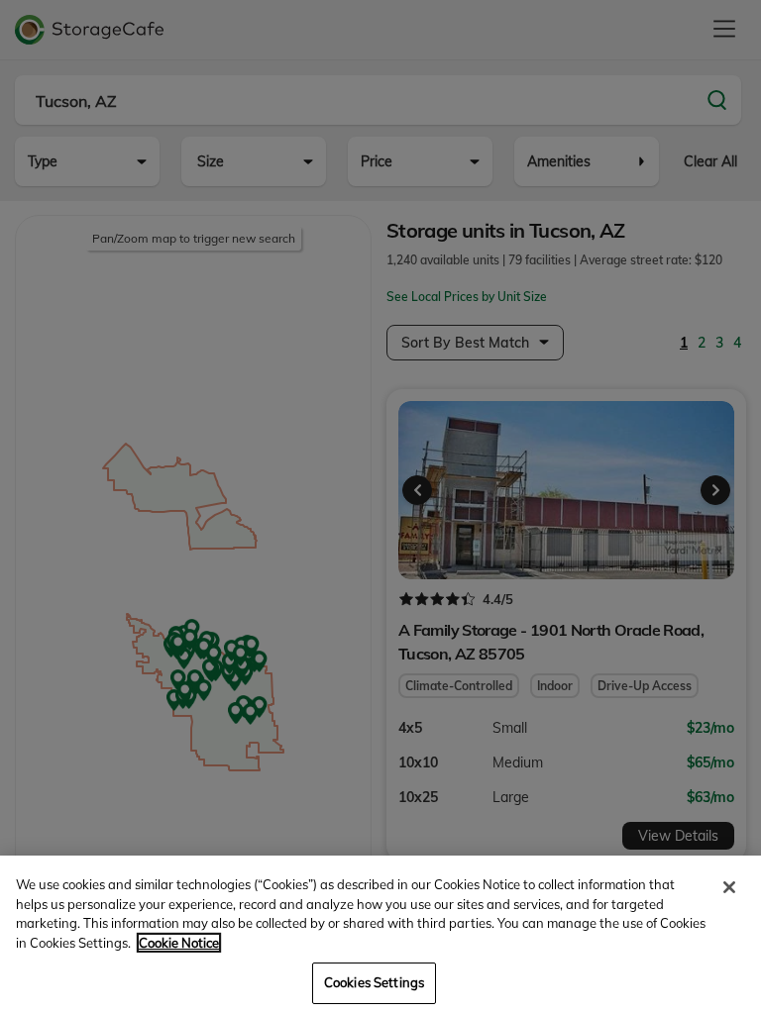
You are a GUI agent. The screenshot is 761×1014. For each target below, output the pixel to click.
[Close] (729, 887)
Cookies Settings (374, 982)
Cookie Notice (179, 943)
